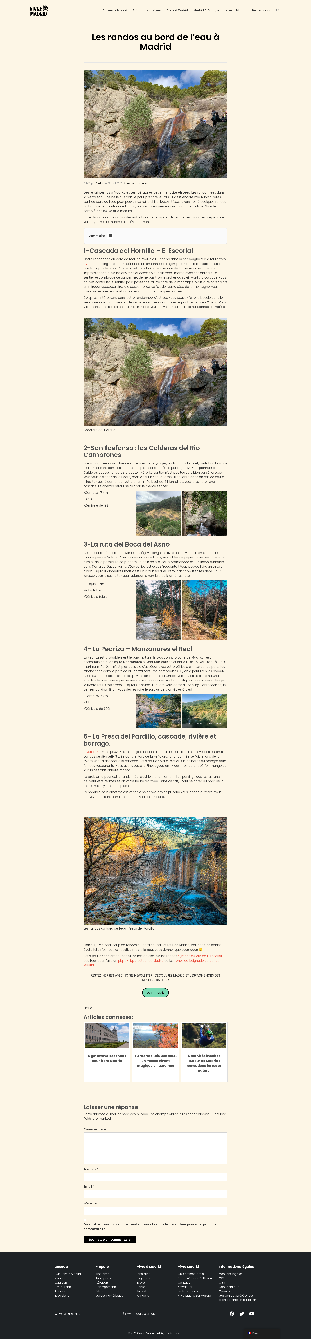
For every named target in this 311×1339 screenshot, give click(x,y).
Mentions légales (230, 1274)
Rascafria (93, 752)
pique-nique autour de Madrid (141, 961)
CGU (222, 1278)
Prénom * (91, 1169)
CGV (222, 1282)
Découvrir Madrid (115, 10)
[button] (278, 11)
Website (90, 1203)
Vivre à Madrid (236, 10)
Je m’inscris (155, 992)
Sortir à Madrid (177, 10)
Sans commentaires (136, 183)
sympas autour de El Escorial (200, 956)
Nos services (261, 10)
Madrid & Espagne (207, 10)
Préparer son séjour (147, 10)
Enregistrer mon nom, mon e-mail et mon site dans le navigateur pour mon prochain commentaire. (150, 1226)
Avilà (87, 264)
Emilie (99, 183)
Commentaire (95, 1129)
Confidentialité (229, 1287)
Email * (89, 1186)
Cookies (224, 1291)
